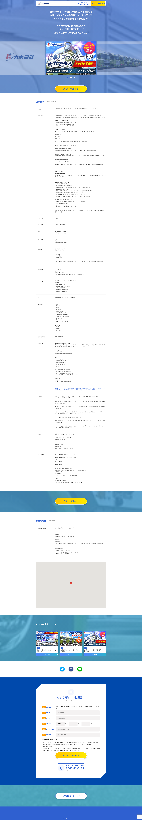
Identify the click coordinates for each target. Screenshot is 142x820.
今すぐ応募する (98, 3)
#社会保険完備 (70, 388)
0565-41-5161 (85, 4)
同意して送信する (72, 755)
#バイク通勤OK (92, 388)
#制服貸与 (100, 388)
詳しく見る (47, 654)
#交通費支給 (78, 388)
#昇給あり (57, 388)
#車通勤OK (85, 388)
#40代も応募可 (91, 389)
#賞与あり (63, 388)
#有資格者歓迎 (83, 389)
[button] (96, 59)
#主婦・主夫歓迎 (74, 389)
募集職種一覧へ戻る (71, 796)
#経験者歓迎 (66, 389)
